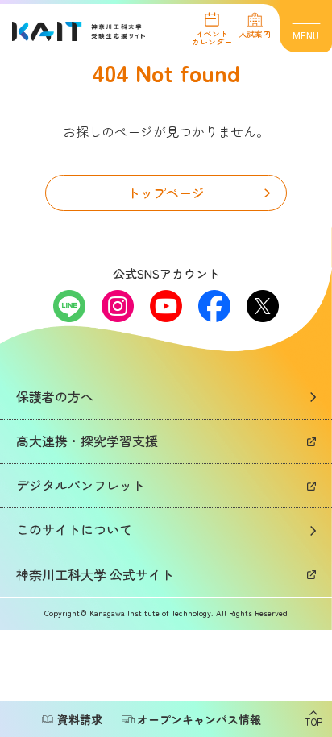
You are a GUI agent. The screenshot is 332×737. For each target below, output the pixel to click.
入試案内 (255, 32)
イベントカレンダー (212, 36)
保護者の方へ (54, 396)
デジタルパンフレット (80, 485)
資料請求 (79, 719)
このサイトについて (74, 529)
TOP (313, 721)
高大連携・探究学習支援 (87, 440)
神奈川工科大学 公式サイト (95, 574)
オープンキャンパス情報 (199, 719)
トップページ (166, 192)
